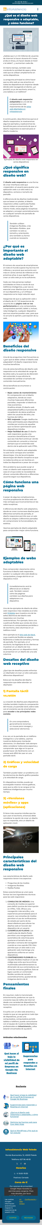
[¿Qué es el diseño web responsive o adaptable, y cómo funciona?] (6, 1113)
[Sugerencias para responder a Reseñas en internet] (30, 1043)
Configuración (30, 1199)
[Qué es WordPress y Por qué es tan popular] (6, 1130)
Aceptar (12, 1218)
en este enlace (22, 1201)
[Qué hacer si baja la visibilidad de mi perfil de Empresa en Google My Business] (11, 1043)
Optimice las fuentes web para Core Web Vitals (23, 1123)
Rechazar (28, 1218)
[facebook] (21, 1164)
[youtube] (25, 1164)
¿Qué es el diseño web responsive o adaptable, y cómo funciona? (24, 1114)
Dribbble (11, 613)
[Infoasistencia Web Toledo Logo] (14, 8)
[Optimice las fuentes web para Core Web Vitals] (6, 1122)
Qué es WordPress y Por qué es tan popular (24, 1132)
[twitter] (17, 1164)
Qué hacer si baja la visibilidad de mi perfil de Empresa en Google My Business (11, 1063)
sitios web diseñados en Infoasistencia (20, 109)
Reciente (21, 1086)
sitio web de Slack (27, 635)
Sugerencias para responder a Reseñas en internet (30, 1062)
